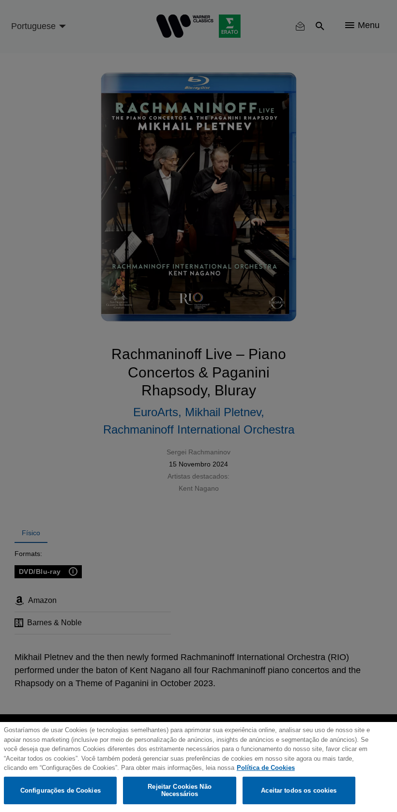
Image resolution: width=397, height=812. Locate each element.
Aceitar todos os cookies (298, 790)
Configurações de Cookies (60, 790)
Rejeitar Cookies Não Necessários (180, 790)
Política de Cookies (266, 767)
